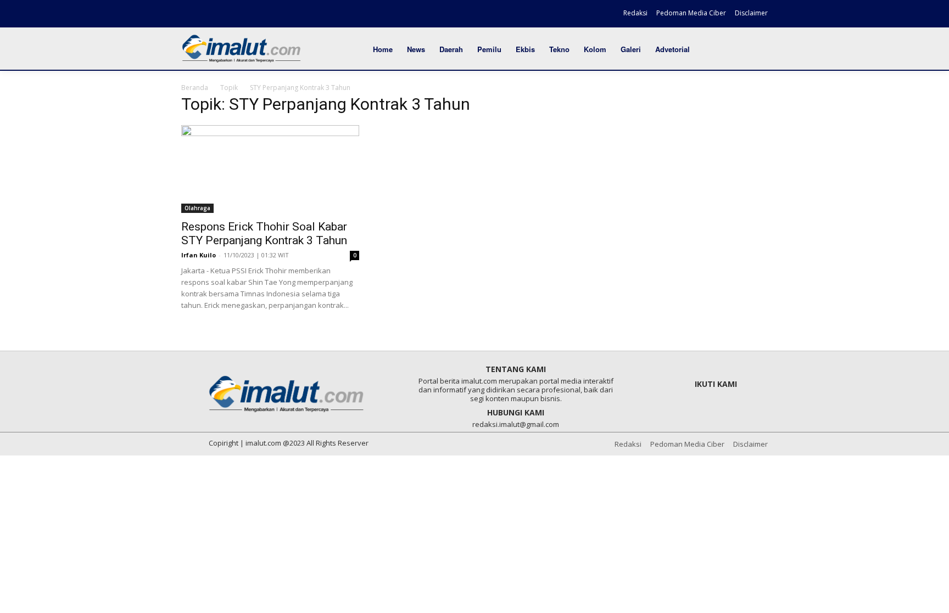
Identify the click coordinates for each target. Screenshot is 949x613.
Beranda (194, 87)
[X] (228, 14)
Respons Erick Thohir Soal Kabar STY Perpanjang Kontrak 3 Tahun (264, 233)
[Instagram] (209, 14)
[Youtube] (247, 14)
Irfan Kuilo (198, 255)
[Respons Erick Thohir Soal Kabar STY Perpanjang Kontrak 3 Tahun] (270, 169)
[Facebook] (190, 14)
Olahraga (197, 208)
